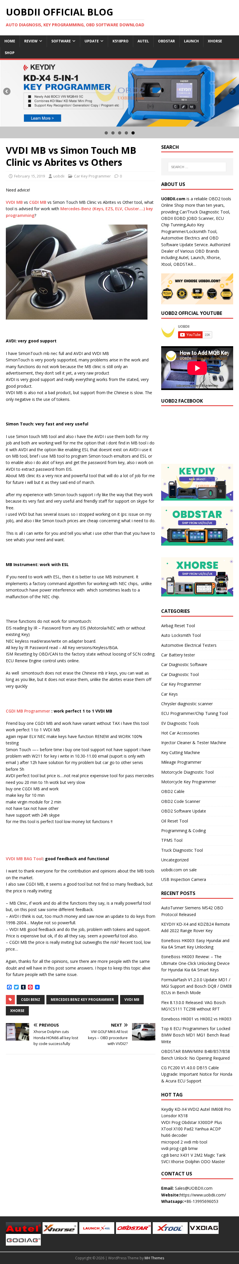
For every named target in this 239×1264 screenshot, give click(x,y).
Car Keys (169, 694)
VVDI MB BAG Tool (24, 858)
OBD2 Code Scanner (180, 801)
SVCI (165, 1161)
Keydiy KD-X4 (174, 1109)
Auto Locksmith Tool (181, 635)
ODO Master (213, 1161)
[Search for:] (197, 167)
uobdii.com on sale (179, 869)
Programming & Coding (183, 830)
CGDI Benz (30, 999)
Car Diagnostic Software (184, 664)
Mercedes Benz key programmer (82, 999)
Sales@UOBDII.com (193, 1188)
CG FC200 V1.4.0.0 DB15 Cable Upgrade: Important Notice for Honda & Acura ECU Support (196, 1074)
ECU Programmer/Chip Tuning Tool (194, 713)
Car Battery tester (178, 655)
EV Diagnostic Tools (180, 723)
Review (31, 41)
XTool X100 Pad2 (177, 1129)
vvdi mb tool (195, 1142)
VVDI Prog (170, 1122)
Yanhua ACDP (208, 1129)
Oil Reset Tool (174, 821)
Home (9, 41)
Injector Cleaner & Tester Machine (193, 742)
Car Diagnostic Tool (180, 674)
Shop (10, 52)
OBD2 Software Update (183, 811)
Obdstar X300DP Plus (202, 1122)
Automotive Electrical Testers (189, 645)
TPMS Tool (171, 840)
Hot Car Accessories (180, 733)
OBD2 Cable (172, 791)
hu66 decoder (174, 1135)
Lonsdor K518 (174, 1115)
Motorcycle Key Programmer (188, 781)
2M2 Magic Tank (210, 1155)
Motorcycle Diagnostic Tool (187, 772)
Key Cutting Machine (180, 752)
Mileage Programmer (181, 762)
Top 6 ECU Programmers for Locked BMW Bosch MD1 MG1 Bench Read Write (195, 1035)
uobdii (58, 176)
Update (92, 41)
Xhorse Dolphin (185, 1161)
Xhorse (215, 41)
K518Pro (121, 41)
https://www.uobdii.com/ (203, 1195)
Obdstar (166, 41)
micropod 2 (172, 1142)
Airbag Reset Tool (178, 625)
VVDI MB (14, 202)
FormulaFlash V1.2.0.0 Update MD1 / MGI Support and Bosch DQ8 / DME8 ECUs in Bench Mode (196, 986)
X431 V (186, 1155)
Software (61, 41)
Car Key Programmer (92, 176)
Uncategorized (175, 860)
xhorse (17, 1010)
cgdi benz (170, 1155)
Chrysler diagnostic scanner (187, 703)
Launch (191, 41)
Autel (143, 41)
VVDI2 (193, 1109)
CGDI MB (37, 202)
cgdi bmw (189, 1148)
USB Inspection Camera (183, 879)
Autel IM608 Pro (215, 1109)
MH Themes (154, 1258)
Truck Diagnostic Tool (182, 850)
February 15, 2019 (29, 176)
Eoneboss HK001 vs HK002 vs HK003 (196, 1019)
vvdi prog (169, 1148)
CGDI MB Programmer (28, 711)
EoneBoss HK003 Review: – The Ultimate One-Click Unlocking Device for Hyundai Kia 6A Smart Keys (195, 963)
